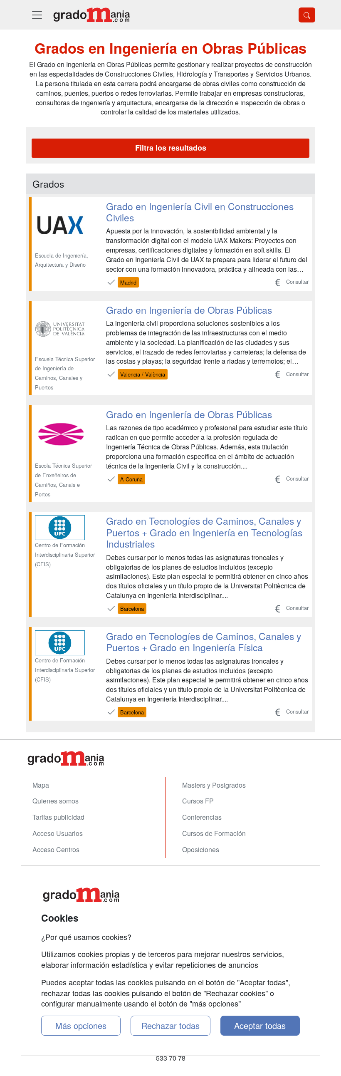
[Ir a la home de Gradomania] (91, 14)
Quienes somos (55, 801)
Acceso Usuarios (57, 833)
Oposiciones (200, 849)
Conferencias (202, 817)
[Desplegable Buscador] (307, 14)
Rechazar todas (170, 1025)
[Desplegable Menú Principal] (37, 14)
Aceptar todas (260, 1025)
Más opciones (80, 1025)
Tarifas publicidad (58, 817)
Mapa (40, 785)
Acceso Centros (55, 849)
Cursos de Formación (214, 833)
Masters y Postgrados (214, 785)
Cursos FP (198, 801)
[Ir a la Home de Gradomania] (170, 758)
